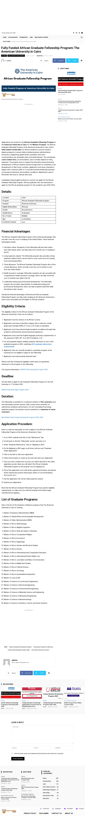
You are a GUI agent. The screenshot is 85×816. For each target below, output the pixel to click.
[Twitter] (79, 33)
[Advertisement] (42, 16)
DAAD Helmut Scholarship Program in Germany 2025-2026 (70, 91)
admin (9, 60)
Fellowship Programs (16, 55)
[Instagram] (76, 33)
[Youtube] (82, 33)
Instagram (58, 808)
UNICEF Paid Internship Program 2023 (34, 370)
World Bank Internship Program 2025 (27, 779)
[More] (81, 60)
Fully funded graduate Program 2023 (18, 650)
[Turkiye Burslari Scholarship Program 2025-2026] (53, 693)
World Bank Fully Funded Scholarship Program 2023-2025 (22, 417)
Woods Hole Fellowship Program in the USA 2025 (28, 796)
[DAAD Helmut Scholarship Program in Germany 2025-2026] (70, 79)
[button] (81, 37)
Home (4, 55)
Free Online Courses (64, 116)
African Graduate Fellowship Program (21, 647)
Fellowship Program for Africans (43, 647)
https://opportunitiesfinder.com (20, 662)
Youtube (81, 808)
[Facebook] (73, 33)
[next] (82, 41)
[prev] (79, 41)
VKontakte (70, 808)
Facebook (46, 808)
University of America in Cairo (40, 650)
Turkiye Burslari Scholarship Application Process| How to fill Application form (69, 102)
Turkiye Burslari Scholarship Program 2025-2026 (70, 110)
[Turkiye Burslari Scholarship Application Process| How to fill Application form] (32, 693)
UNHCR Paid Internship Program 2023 (15, 390)
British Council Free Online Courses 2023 (24, 41)
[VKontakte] (65, 809)
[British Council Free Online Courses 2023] (74, 693)
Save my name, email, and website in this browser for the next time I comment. (39, 753)
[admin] (3, 60)
